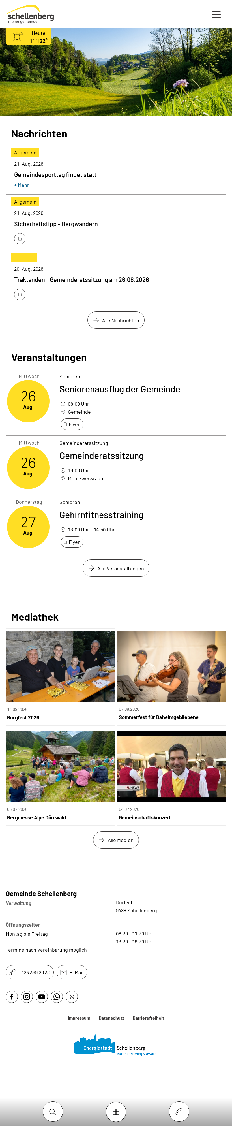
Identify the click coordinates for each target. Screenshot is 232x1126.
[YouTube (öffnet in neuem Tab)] (42, 997)
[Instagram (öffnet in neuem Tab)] (27, 997)
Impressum (79, 1017)
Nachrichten (39, 133)
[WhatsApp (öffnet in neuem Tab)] (57, 997)
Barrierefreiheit (148, 1017)
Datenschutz (111, 1017)
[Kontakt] (179, 1111)
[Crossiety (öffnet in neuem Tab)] (72, 997)
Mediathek (35, 617)
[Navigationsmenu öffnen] (216, 14)
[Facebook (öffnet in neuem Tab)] (12, 997)
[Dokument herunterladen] (19, 238)
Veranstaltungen (49, 357)
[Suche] (53, 1111)
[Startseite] (116, 1045)
